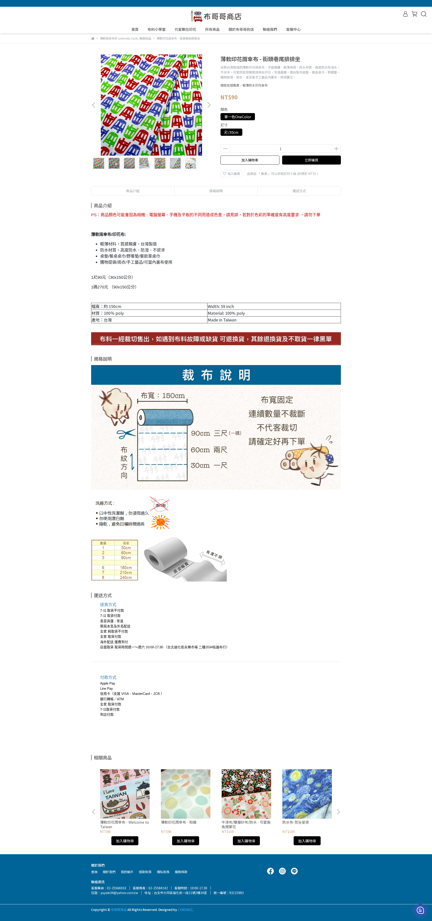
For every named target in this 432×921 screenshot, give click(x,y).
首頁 (135, 29)
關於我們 (109, 872)
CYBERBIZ (185, 909)
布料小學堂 (157, 29)
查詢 (94, 872)
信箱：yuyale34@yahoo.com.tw (114, 892)
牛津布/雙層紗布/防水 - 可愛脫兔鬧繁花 (246, 824)
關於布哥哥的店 (241, 29)
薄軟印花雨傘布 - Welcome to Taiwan (124, 824)
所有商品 (212, 29)
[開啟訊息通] (420, 910)
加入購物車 (249, 160)
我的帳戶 (127, 872)
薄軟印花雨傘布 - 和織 (178, 822)
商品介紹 (133, 190)
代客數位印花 (185, 29)
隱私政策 (163, 872)
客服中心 (293, 29)
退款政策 (145, 872)
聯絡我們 (270, 29)
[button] (209, 105)
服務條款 (181, 872)
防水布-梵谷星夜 (295, 822)
